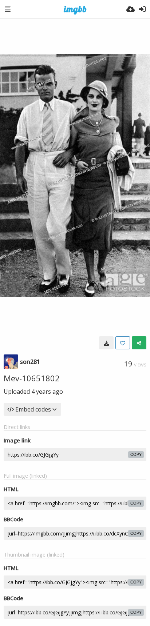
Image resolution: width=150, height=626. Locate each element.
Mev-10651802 (32, 378)
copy (136, 454)
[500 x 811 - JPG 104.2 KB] (106, 342)
